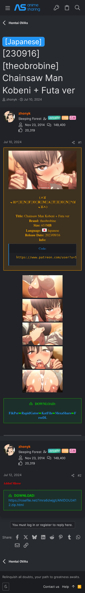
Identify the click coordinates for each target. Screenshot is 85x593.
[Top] (73, 586)
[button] (7, 8)
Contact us (51, 586)
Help (65, 586)
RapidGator (30, 412)
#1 (79, 142)
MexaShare (63, 412)
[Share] (73, 142)
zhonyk (11, 99)
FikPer (14, 412)
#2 (79, 475)
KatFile (47, 412)
